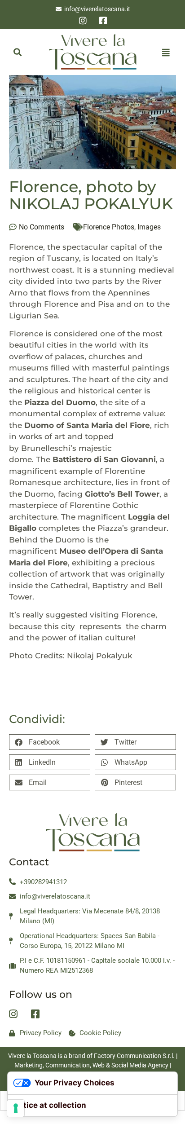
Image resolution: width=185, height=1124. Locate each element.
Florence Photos (108, 227)
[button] (17, 52)
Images (149, 227)
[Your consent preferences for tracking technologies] (15, 1108)
